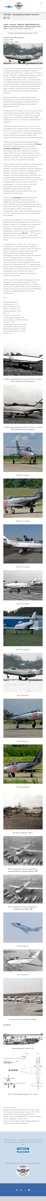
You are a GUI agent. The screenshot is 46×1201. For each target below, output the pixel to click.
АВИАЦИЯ (20, 24)
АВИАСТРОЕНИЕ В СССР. (32, 24)
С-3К (30, 909)
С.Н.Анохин (7, 149)
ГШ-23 (24, 233)
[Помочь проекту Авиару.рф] (23, 1148)
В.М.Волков (16, 149)
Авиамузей (12, 24)
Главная (5, 24)
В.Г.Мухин (37, 144)
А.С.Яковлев (16, 198)
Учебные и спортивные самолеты (13, 26)
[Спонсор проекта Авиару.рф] (23, 1170)
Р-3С (36, 871)
